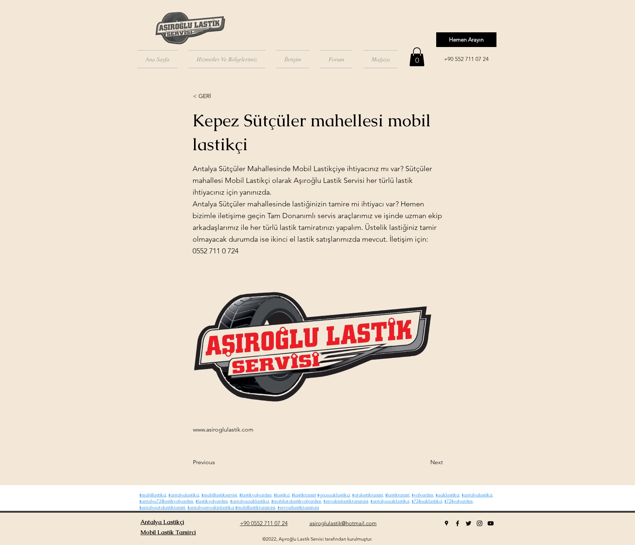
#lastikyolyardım (255, 495)
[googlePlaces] (446, 523)
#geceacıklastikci (333, 495)
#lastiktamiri (304, 495)
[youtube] (490, 523)
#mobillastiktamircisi (255, 507)
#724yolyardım (458, 501)
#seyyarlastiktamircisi (298, 507)
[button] (417, 56)
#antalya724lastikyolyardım (166, 501)
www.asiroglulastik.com (223, 429)
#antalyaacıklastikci (249, 501)
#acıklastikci (447, 495)
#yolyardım (422, 495)
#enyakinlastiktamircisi (345, 501)
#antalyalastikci (183, 495)
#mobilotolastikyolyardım (296, 501)
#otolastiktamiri (367, 495)
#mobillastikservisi (219, 495)
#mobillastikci (152, 495)
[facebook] (457, 523)
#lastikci (282, 495)
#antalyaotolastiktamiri (162, 507)
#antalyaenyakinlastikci (210, 507)
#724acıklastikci (427, 501)
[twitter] (468, 523)
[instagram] (479, 523)
